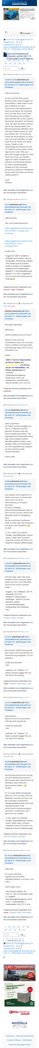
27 (23, 60)
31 (10, 63)
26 (19, 60)
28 (28, 60)
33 (20, 63)
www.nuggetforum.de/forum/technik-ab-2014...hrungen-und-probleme (19, 230)
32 (15, 63)
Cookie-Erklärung (14, 1040)
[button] (5, 3)
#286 (19, 558)
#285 (5, 476)
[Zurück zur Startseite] (20, 3)
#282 (19, 199)
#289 (5, 756)
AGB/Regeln (27, 1040)
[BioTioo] (19, 995)
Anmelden (12, 190)
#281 (19, 74)
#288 (19, 697)
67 (24, 63)
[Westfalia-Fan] (19, 1023)
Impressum (10, 1036)
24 (9, 60)
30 (6, 63)
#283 (5, 306)
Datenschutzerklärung (25, 1036)
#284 (19, 405)
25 (14, 60)
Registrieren (25, 190)
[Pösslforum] (20, 1013)
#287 (19, 632)
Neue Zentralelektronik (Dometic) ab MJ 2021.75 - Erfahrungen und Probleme (19, 84)
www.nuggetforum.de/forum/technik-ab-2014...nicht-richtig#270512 (19, 243)
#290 (19, 850)
